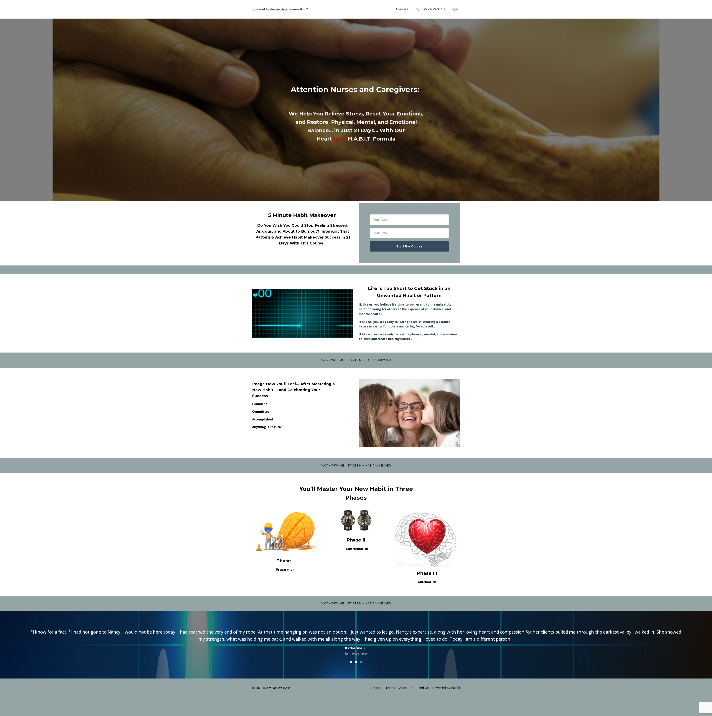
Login (454, 9)
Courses (402, 9)
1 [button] (351, 662)
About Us (406, 688)
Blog (415, 9)
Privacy (375, 688)
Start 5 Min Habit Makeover (369, 360)
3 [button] (361, 662)
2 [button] (356, 662)
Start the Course (409, 246)
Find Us (423, 688)
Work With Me (434, 9)
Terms (390, 688)
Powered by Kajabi (446, 688)
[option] (356, 639)
